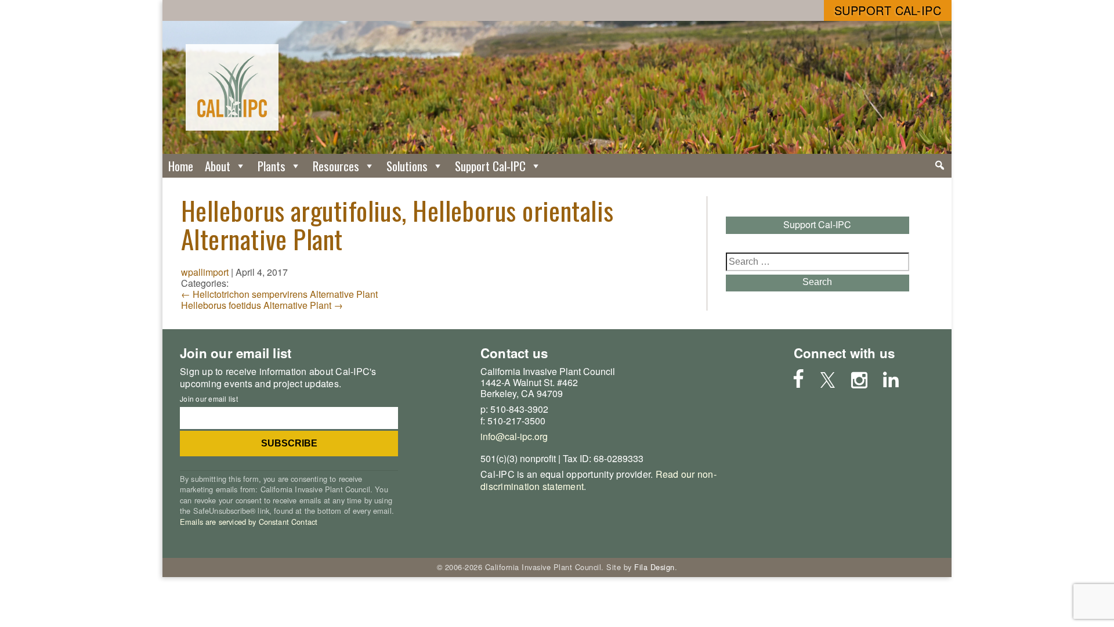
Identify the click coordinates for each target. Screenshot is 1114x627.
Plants (271, 166)
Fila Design (654, 566)
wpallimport (205, 272)
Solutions (407, 166)
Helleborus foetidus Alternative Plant (262, 305)
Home (180, 166)
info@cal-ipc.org (514, 436)
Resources (336, 166)
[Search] (940, 165)
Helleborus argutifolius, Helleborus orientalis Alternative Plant (397, 224)
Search (817, 282)
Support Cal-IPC (888, 10)
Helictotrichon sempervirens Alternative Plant (279, 294)
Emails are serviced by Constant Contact (248, 521)
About (217, 166)
